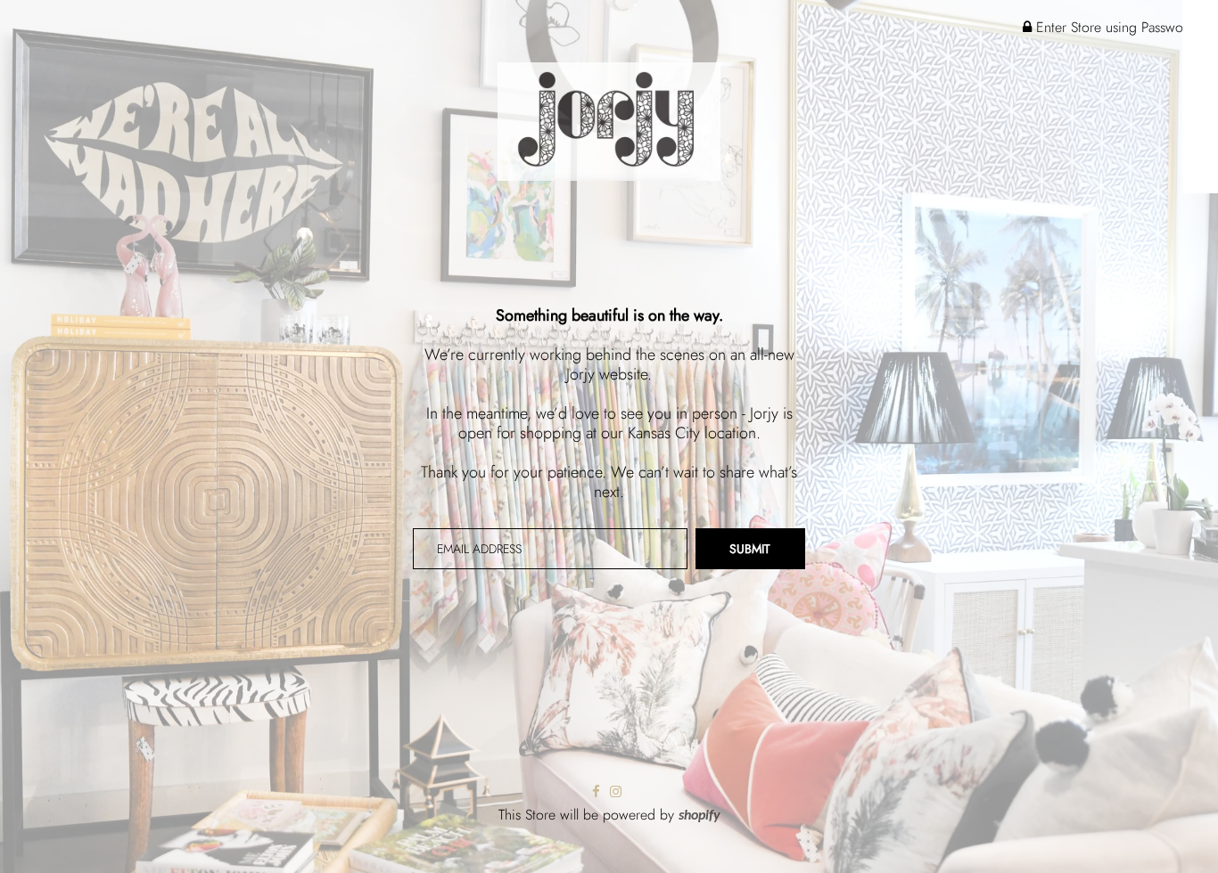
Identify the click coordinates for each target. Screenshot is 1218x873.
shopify (699, 816)
